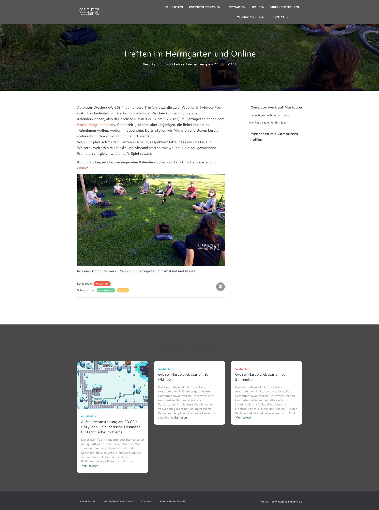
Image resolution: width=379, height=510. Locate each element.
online (82, 167)
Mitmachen (237, 7)
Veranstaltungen (251, 17)
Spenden (257, 7)
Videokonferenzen (284, 7)
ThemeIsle (296, 501)
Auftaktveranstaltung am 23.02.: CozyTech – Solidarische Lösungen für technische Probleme (111, 427)
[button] (222, 7)
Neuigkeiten (174, 7)
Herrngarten (106, 290)
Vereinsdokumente (172, 501)
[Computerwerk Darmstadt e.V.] (89, 12)
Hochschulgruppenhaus (96, 124)
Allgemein (102, 283)
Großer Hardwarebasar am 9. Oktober (183, 376)
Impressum (87, 501)
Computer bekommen (205, 7)
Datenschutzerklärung (117, 501)
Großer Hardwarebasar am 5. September (260, 376)
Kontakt (279, 17)
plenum (123, 290)
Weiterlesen (90, 466)
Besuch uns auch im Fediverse (269, 115)
